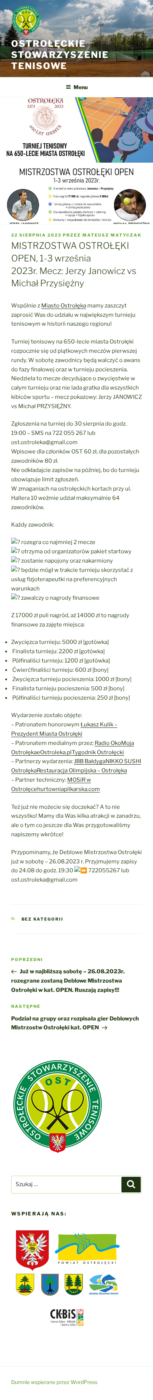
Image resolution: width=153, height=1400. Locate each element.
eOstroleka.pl (54, 752)
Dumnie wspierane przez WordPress (54, 1382)
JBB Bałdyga (89, 761)
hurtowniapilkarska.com (68, 789)
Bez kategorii (43, 919)
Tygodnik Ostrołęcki (98, 752)
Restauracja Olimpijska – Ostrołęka (82, 770)
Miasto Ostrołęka (63, 305)
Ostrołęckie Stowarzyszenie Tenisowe (60, 54)
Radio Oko (108, 743)
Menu (81, 87)
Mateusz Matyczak (111, 235)
